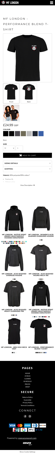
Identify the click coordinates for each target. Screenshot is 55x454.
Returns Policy (27, 397)
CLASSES (27, 379)
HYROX (27, 376)
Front (11, 102)
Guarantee (27, 400)
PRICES (27, 384)
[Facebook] (25, 416)
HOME (27, 373)
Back (29, 102)
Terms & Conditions (27, 405)
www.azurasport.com (27, 438)
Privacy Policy (27, 403)
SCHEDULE (27, 381)
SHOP (27, 387)
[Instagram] (29, 416)
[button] (27, 444)
